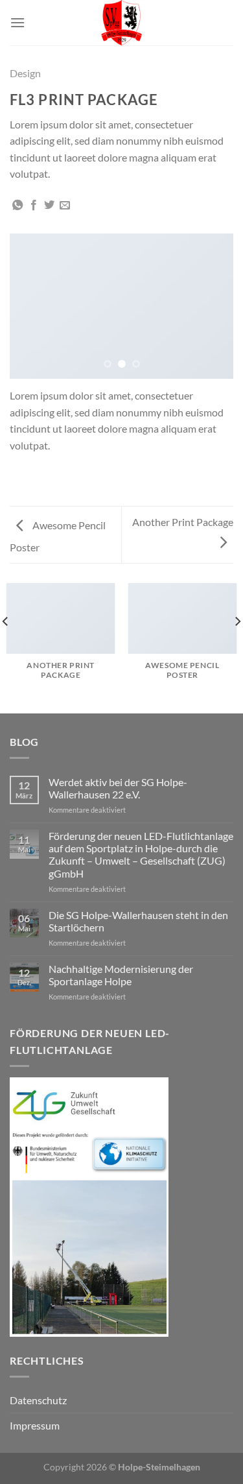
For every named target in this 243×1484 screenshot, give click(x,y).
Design (25, 73)
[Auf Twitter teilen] (49, 205)
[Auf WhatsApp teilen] (17, 205)
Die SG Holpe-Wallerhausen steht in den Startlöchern (138, 921)
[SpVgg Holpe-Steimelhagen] (122, 22)
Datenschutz (38, 1400)
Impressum (35, 1425)
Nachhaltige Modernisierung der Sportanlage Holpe (121, 975)
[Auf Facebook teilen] (34, 205)
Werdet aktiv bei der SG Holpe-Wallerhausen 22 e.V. (118, 788)
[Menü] (17, 22)
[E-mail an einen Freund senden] (65, 205)
